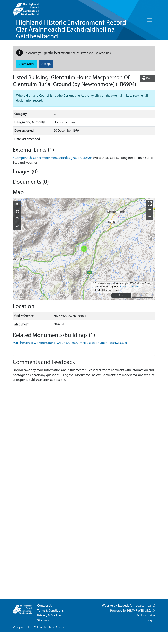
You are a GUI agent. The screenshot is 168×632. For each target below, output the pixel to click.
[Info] (17, 219)
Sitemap (43, 620)
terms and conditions (129, 287)
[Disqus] (84, 440)
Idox (138, 605)
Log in (151, 620)
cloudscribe (147, 615)
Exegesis (123, 605)
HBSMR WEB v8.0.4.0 (141, 610)
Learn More (26, 64)
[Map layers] (17, 204)
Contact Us (44, 605)
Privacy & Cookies (49, 615)
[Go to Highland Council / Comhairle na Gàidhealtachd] (26, 8)
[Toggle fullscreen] (149, 203)
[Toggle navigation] (149, 20)
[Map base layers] (17, 212)
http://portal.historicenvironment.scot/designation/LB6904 (52, 158)
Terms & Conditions (50, 610)
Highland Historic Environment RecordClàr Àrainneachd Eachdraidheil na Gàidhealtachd (71, 30)
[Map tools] (17, 226)
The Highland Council (51, 627)
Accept (46, 64)
